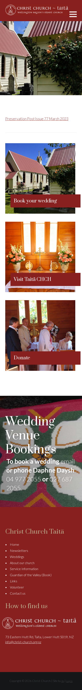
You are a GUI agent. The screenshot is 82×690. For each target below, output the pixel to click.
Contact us (17, 593)
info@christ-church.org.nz (23, 642)
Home (14, 544)
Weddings (17, 557)
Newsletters (19, 550)
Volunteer (17, 587)
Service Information (24, 569)
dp (62, 681)
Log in (69, 681)
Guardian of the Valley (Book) (31, 575)
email (68, 461)
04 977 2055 (23, 479)
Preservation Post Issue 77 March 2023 (36, 119)
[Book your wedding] (40, 212)
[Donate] (40, 369)
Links (13, 581)
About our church (22, 563)
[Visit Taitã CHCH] (40, 291)
